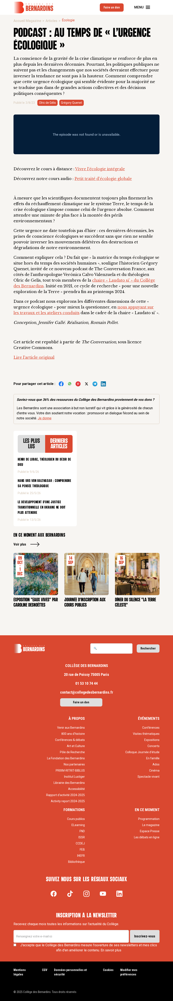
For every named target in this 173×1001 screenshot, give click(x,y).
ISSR (81, 837)
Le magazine (150, 825)
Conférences (150, 727)
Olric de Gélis (47, 102)
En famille (152, 758)
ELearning (78, 825)
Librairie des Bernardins (69, 782)
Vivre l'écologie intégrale (100, 169)
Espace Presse (149, 831)
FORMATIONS (74, 809)
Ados (156, 764)
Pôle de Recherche (72, 752)
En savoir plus (111, 950)
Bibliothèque (76, 861)
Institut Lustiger (74, 776)
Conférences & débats (70, 740)
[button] (144, 7)
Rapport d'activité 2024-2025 (65, 795)
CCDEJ (80, 843)
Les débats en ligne (146, 837)
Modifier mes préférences (128, 972)
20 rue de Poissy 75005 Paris (86, 674)
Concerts (153, 746)
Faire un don (112, 7)
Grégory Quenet (71, 102)
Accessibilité (76, 789)
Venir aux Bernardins (71, 727)
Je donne (44, 418)
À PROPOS (77, 718)
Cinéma (154, 770)
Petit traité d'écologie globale (103, 178)
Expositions (151, 740)
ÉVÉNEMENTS (148, 718)
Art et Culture (76, 746)
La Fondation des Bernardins (66, 758)
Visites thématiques (146, 733)
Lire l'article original (34, 357)
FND (82, 831)
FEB (82, 849)
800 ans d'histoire (73, 733)
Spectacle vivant (148, 776)
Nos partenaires (74, 764)
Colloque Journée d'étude (142, 752)
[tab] (31, 444)
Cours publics (76, 819)
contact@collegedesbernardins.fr (86, 692)
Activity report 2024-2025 (68, 801)
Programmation (148, 819)
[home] (33, 7)
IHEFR (81, 855)
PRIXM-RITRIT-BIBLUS (70, 770)
